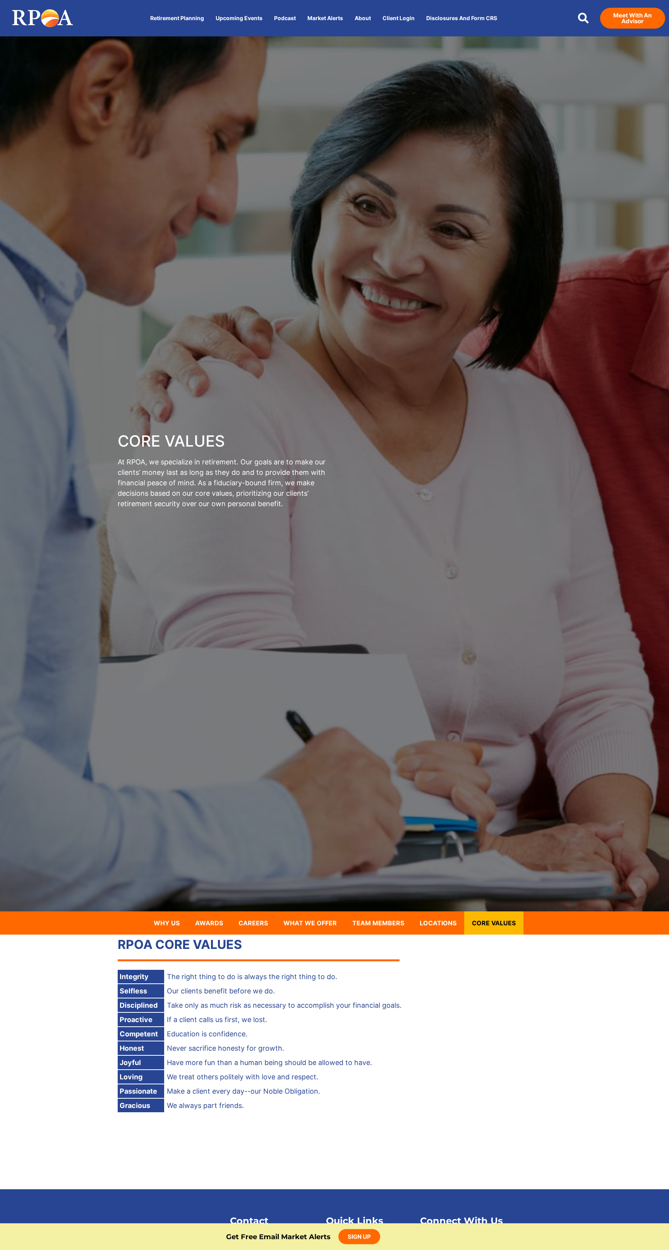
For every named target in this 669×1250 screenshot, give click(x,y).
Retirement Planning (177, 18)
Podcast (285, 18)
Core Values (494, 923)
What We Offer (310, 923)
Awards (209, 923)
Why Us (167, 923)
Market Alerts (325, 18)
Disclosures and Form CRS (461, 18)
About (363, 18)
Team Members (378, 923)
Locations (438, 923)
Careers (253, 923)
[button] (583, 18)
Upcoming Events (239, 18)
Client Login (399, 18)
